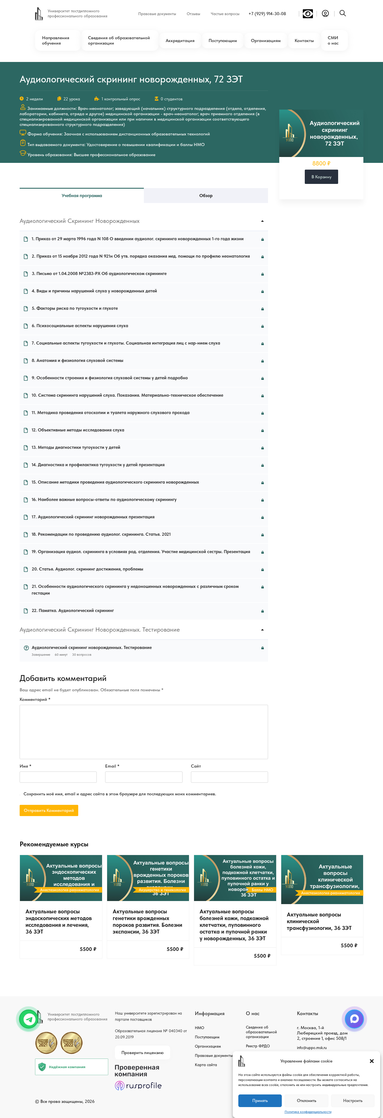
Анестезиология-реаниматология (69, 890)
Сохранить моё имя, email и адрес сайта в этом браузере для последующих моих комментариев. (120, 793)
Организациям (266, 40)
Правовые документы (157, 13)
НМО (199, 1027)
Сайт (196, 766)
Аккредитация (180, 40)
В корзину (321, 176)
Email (112, 766)
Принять (260, 1100)
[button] (372, 1061)
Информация (210, 1013)
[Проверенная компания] (138, 1067)
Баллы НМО (262, 890)
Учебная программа (82, 195)
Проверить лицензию (142, 1052)
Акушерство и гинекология (162, 890)
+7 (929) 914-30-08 (267, 13)
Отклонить (306, 1100)
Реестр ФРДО (258, 1046)
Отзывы (193, 13)
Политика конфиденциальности (308, 1112)
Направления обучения (55, 40)
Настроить (353, 1100)
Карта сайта (206, 1064)
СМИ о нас (333, 40)
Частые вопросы (225, 13)
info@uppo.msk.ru (312, 1047)
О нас (252, 1013)
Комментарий (35, 699)
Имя (25, 766)
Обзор (206, 195)
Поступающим (223, 40)
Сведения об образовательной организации (119, 40)
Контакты (304, 40)
